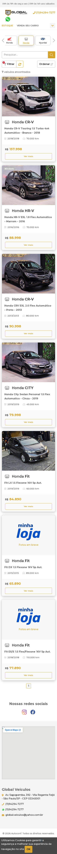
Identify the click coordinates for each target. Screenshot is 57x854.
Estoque (7, 25)
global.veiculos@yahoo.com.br (24, 814)
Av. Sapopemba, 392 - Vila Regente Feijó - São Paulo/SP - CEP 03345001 (28, 796)
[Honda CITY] (28, 362)
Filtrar (8, 63)
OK (28, 849)
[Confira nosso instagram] (24, 710)
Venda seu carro (28, 25)
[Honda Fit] (28, 451)
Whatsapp (8, 19)
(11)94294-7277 (45, 12)
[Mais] (52, 25)
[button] (3, 40)
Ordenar (44, 64)
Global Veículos (16, 12)
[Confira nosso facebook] (33, 710)
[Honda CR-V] (28, 96)
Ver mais (28, 156)
